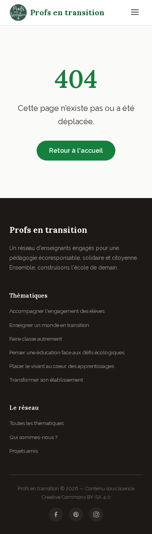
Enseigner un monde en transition (49, 325)
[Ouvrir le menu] (135, 12)
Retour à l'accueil (76, 150)
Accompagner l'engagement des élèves (56, 311)
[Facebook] (56, 514)
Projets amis (23, 451)
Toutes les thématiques (36, 423)
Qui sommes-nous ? (33, 437)
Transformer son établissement (46, 380)
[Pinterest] (76, 514)
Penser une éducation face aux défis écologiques (66, 352)
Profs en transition (67, 12)
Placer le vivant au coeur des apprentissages (61, 366)
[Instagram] (96, 514)
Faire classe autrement (35, 339)
